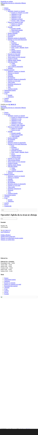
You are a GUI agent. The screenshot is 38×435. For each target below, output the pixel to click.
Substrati (10, 68)
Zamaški (10, 27)
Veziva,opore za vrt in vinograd (16, 57)
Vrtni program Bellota (14, 55)
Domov (6, 8)
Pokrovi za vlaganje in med (15, 22)
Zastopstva (11, 96)
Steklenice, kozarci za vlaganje (16, 11)
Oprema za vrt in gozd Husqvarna (17, 39)
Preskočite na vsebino (7, 1)
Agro (9, 87)
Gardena (13, 65)
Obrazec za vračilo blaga (7, 239)
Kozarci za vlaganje (9, 283)
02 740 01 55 (12, 104)
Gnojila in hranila (12, 58)
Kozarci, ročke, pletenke (18, 20)
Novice (6, 100)
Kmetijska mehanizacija (14, 84)
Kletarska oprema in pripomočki (17, 38)
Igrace (13, 49)
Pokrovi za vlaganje (16, 23)
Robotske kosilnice (16, 46)
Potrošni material (16, 50)
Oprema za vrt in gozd (14, 54)
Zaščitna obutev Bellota (14, 60)
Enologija (10, 36)
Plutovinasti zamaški (17, 30)
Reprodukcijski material (10, 286)
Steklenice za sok (16, 17)
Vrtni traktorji (15, 44)
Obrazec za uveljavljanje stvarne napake (12, 238)
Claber (13, 63)
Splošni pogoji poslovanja (8, 236)
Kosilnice (14, 43)
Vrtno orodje (11, 82)
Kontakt (10, 95)
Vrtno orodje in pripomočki (15, 66)
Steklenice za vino (16, 14)
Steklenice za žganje (17, 19)
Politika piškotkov (6, 235)
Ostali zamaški (15, 31)
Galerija (6, 98)
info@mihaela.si (5, 232)
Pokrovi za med (15, 25)
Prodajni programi (9, 70)
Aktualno (6, 92)
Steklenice (7, 281)
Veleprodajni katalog (10, 90)
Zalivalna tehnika (12, 62)
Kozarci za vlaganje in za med (19, 12)
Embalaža (10, 76)
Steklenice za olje (16, 16)
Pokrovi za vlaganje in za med (12, 284)
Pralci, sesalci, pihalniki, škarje (19, 47)
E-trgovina (7, 9)
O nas (6, 93)
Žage (12, 41)
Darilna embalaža (12, 33)
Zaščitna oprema (16, 52)
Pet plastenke (11, 35)
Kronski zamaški (16, 28)
